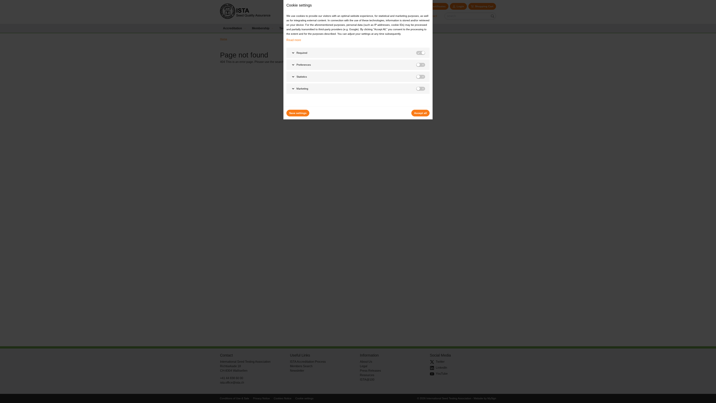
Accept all (420, 113)
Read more (293, 40)
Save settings (298, 113)
